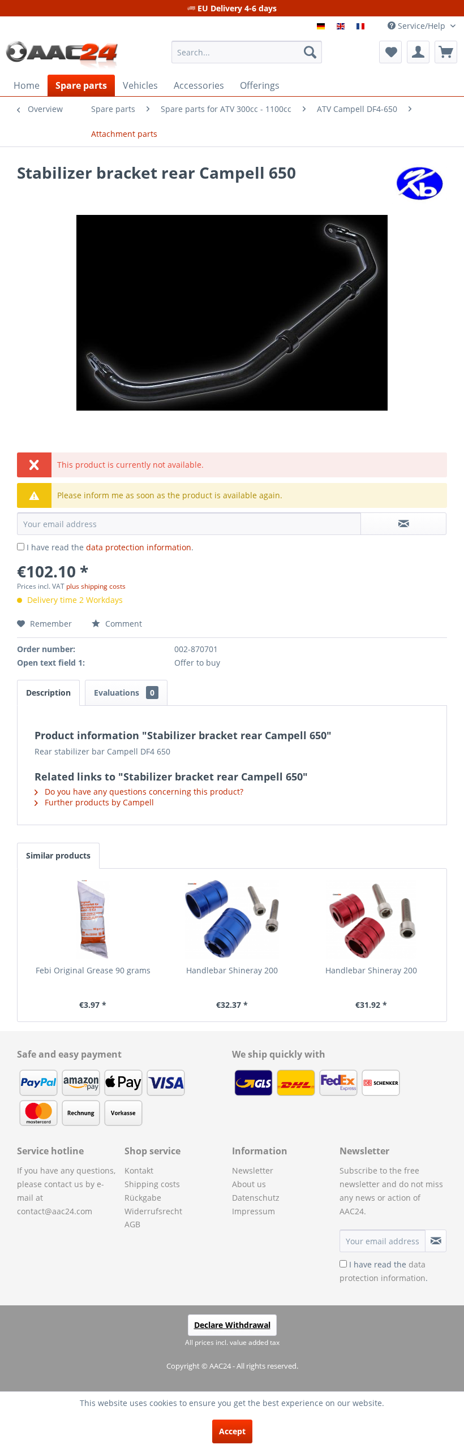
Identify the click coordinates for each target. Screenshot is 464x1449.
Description (48, 692)
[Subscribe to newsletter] (435, 1241)
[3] (362, 26)
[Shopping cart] (446, 52)
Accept (232, 1431)
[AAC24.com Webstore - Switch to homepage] (62, 55)
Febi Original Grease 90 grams (93, 970)
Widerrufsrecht (153, 1211)
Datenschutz (256, 1197)
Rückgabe (142, 1197)
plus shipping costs (96, 586)
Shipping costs (152, 1184)
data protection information (138, 547)
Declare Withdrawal (232, 1324)
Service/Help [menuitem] (422, 25)
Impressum (253, 1211)
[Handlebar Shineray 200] (232, 919)
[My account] (418, 52)
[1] (322, 26)
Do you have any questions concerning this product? (142, 791)
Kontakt (138, 1170)
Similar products (58, 855)
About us (249, 1184)
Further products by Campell (98, 802)
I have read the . (110, 547)
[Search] (310, 52)
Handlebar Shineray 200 (232, 970)
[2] (342, 26)
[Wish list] (390, 52)
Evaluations (124, 692)
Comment (122, 623)
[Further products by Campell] (418, 184)
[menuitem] (247, 52)
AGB (132, 1224)
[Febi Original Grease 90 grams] (93, 919)
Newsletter (252, 1170)
